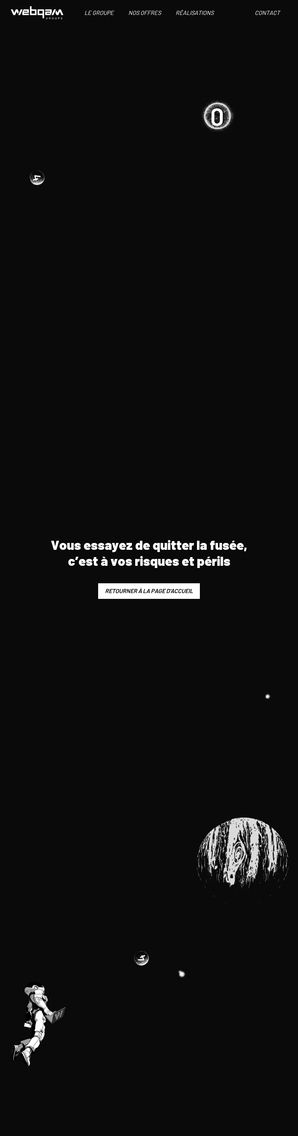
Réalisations (195, 12)
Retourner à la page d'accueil (149, 590)
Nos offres (144, 12)
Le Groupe (99, 12)
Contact (267, 12)
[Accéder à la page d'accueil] (37, 12)
